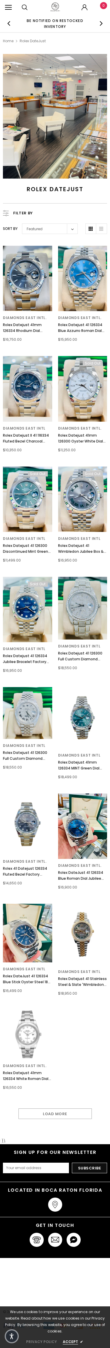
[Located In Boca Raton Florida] (55, 1205)
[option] (55, 23)
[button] (12, 1336)
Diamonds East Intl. (24, 317)
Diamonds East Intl (24, 428)
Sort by (10, 228)
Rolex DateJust (33, 40)
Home (8, 40)
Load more (55, 1114)
